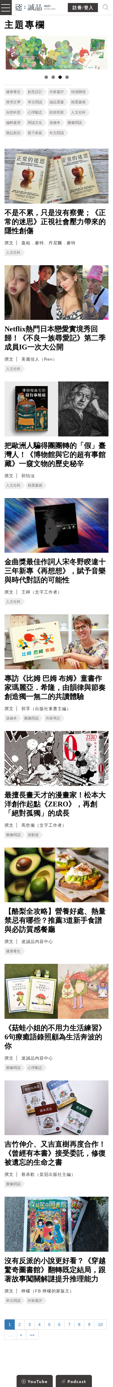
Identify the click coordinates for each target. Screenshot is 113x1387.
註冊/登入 (83, 7)
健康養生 (13, 92)
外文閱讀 (56, 133)
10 (100, 1324)
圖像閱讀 (74, 123)
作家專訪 (53, 718)
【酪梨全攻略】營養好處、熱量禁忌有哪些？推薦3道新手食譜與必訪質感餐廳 (55, 920)
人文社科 (78, 112)
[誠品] (36, 7)
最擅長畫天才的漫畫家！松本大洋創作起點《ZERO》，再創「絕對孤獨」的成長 (55, 804)
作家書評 (56, 92)
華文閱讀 (35, 102)
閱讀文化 (35, 123)
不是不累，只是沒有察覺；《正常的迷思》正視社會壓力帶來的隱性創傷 (55, 222)
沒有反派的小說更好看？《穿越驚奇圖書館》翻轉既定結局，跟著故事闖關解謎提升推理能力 (55, 1270)
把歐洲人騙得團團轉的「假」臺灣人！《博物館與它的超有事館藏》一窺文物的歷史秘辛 (55, 455)
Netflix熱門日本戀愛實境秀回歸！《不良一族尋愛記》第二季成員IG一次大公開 (55, 338)
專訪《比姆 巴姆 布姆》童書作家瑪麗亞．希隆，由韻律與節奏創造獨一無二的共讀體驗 (55, 687)
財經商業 (56, 112)
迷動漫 (33, 835)
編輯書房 (13, 123)
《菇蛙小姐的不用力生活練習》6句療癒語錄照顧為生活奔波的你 (55, 1037)
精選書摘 (78, 102)
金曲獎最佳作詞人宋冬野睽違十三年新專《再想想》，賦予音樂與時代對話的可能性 (55, 571)
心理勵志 (35, 112)
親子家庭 (35, 133)
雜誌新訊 (13, 133)
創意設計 (35, 92)
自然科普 (13, 112)
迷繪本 (54, 123)
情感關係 (78, 92)
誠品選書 (56, 102)
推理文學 (13, 102)
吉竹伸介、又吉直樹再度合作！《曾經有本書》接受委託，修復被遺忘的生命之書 (55, 1153)
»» (32, 1334)
